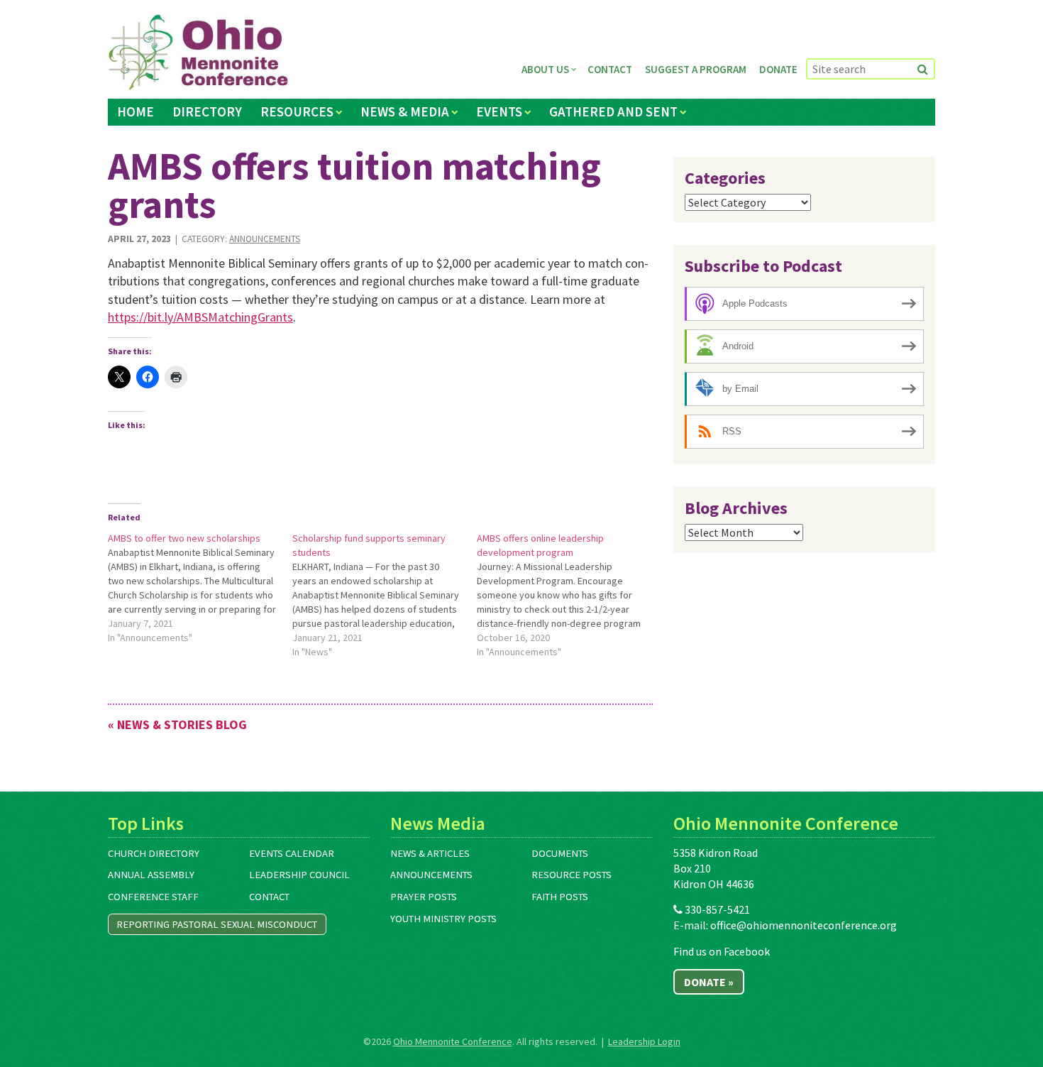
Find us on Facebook (721, 951)
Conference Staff (153, 896)
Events (499, 111)
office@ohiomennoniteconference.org (803, 925)
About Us (545, 69)
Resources (296, 111)
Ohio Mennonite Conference (452, 1041)
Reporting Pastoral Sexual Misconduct (216, 924)
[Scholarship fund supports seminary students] (384, 595)
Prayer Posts (423, 896)
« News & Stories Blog (177, 724)
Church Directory (153, 853)
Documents (559, 853)
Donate (778, 69)
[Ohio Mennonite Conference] (198, 52)
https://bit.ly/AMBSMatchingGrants (200, 317)
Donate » (709, 982)
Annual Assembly (151, 874)
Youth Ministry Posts (443, 918)
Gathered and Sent (613, 111)
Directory (207, 111)
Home (135, 111)
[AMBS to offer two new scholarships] (200, 588)
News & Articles (430, 853)
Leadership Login (644, 1041)
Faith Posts (559, 896)
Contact (609, 69)
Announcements (264, 239)
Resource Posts (571, 874)
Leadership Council (299, 874)
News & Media (404, 111)
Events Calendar (291, 853)
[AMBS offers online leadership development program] (569, 595)
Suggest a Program (695, 69)
